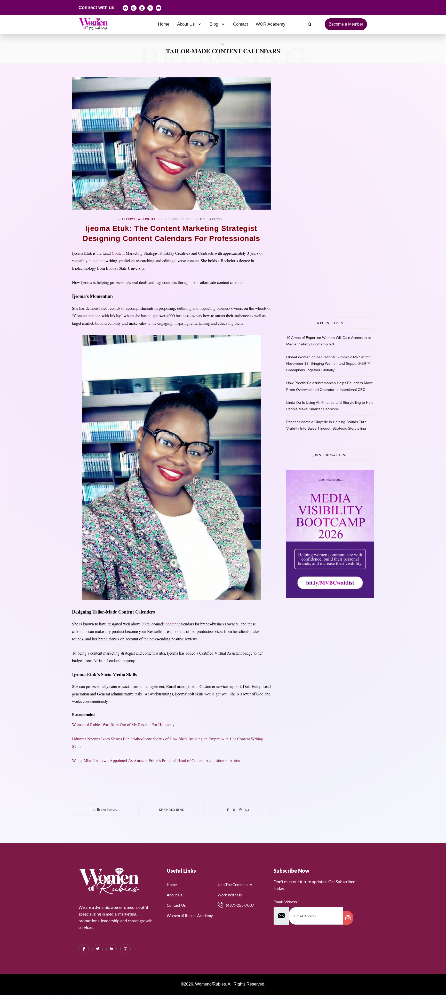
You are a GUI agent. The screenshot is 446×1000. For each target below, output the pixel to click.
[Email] (247, 810)
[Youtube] (158, 8)
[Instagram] (134, 8)
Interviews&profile (141, 219)
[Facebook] (125, 8)
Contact (240, 24)
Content (118, 253)
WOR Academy (270, 24)
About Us (186, 24)
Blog (214, 24)
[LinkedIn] (111, 949)
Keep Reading (172, 810)
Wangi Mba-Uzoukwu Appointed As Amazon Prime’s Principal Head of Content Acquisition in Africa (156, 760)
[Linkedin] (142, 8)
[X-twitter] (150, 8)
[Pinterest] (240, 810)
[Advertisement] (337, 129)
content (172, 623)
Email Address (286, 902)
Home (163, 24)
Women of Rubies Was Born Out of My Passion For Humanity (123, 724)
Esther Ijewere (212, 219)
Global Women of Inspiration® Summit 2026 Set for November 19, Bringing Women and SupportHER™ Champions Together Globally (328, 363)
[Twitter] (234, 810)
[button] (189, 24)
